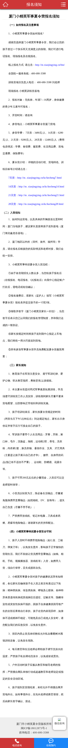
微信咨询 (59, 723)
